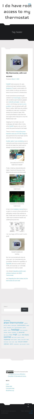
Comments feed (10, 388)
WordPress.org (10, 390)
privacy (22, 337)
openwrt (19, 337)
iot (17, 332)
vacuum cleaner (22, 342)
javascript (22, 332)
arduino (25, 323)
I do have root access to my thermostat (17, 11)
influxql (9, 332)
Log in (7, 384)
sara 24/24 (23, 339)
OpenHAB (8, 263)
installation (14, 332)
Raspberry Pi (9, 88)
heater (9, 330)
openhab (7, 337)
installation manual (18, 209)
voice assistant (23, 344)
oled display (25, 335)
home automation (23, 330)
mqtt (15, 335)
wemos (27, 344)
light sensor (6, 335)
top (28, 406)
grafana (24, 327)
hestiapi (15, 330)
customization (21, 325)
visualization (16, 344)
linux (10, 335)
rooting (19, 339)
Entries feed (9, 386)
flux (13, 327)
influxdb (5, 332)
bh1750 (5, 325)
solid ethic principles (13, 102)
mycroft (19, 335)
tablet (27, 339)
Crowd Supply (17, 97)
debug (5, 327)
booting (9, 325)
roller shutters (14, 339)
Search (5, 306)
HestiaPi (8, 84)
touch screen (11, 341)
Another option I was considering (15, 141)
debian (27, 325)
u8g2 (16, 341)
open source (14, 337)
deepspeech (9, 327)
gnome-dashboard (18, 327)
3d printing (7, 320)
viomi (11, 344)
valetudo (6, 344)
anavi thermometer (14, 323)
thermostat (6, 341)
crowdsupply (13, 325)
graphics (5, 330)
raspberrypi (7, 339)
